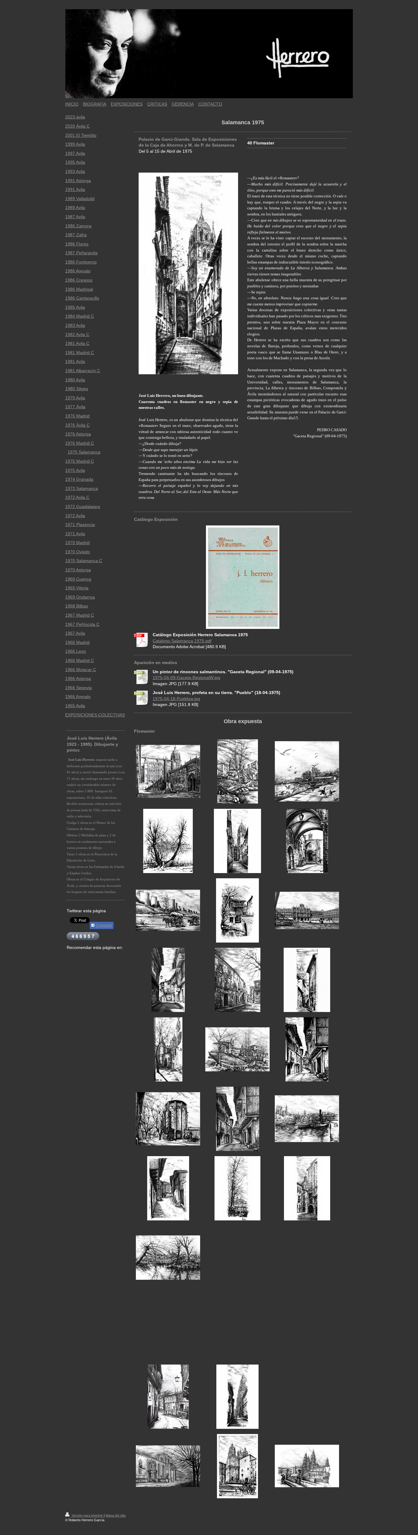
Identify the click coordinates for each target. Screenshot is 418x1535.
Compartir (103, 925)
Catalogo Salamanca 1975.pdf (182, 640)
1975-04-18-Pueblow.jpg (176, 698)
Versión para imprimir (87, 1515)
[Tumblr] (82, 957)
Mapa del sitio (116, 1515)
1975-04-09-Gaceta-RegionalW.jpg (186, 677)
